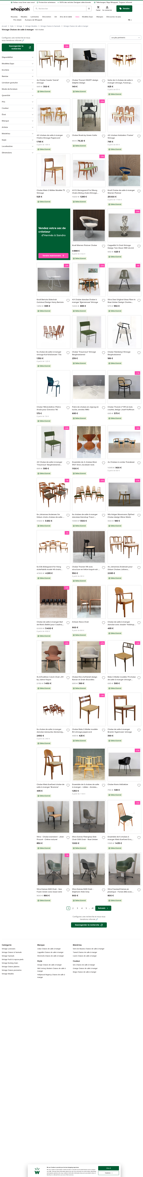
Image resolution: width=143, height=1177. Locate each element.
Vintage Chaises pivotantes (12, 970)
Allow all (108, 1168)
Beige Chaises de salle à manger (84, 972)
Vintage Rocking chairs (10, 963)
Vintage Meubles (31, 26)
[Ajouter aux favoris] (68, 81)
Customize (107, 1173)
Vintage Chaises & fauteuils (50, 26)
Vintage (19, 26)
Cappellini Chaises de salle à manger (50, 952)
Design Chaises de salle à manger (49, 965)
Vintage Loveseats (8, 949)
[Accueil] (20, 8)
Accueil (4, 26)
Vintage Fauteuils (8, 956)
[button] (112, 2)
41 (93, 908)
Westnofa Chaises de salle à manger (50, 956)
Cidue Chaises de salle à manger (49, 949)
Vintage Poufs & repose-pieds (12, 959)
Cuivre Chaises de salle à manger (85, 956)
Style (12, 26)
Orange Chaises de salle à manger (85, 968)
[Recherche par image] (88, 8)
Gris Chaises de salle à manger (84, 965)
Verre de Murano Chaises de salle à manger (88, 949)
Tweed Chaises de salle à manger (85, 952)
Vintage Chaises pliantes (10, 966)
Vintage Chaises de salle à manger (75, 26)
